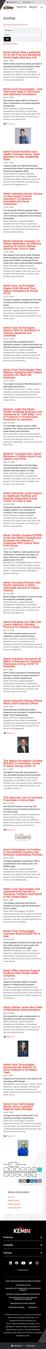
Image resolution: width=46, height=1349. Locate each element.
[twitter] (30, 1263)
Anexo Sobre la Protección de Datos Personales (23, 1281)
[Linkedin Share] (32, 1181)
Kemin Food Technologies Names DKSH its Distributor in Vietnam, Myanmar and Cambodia (21, 331)
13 (29, 1174)
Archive (11, 1197)
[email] (24, 1181)
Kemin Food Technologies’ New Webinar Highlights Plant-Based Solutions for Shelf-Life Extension (22, 373)
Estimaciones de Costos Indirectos (23, 1303)
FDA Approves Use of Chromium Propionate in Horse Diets (23, 799)
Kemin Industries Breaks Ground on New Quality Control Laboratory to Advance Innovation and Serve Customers (22, 199)
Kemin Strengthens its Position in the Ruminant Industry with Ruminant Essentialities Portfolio (23, 852)
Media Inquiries (14, 1204)
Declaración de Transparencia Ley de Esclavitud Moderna (23, 1289)
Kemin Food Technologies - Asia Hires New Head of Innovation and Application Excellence (22, 91)
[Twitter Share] (28, 1181)
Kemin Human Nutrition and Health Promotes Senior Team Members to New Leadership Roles (21, 155)
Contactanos (23, 1270)
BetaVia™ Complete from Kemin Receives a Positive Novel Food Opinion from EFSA (22, 456)
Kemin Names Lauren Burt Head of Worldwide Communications (22, 1008)
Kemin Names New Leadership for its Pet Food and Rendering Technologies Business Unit (22, 55)
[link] (23, 1230)
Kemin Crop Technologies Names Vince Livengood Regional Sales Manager (18, 1106)
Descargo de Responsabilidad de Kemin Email (23, 1294)
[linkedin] (10, 1263)
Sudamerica (13, 2)
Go (7, 39)
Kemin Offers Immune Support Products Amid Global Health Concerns (21, 973)
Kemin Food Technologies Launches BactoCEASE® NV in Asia (21, 933)
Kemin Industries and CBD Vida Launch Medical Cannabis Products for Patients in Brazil (22, 624)
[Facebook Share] (36, 1181)
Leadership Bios (14, 1208)
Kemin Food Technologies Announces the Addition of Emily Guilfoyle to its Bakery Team (20, 1068)
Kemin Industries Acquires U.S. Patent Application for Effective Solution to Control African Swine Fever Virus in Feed (22, 244)
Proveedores (32, 1307)
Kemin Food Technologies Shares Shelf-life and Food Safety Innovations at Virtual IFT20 (20, 289)
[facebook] (16, 1263)
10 (17, 1174)
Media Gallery (13, 1200)
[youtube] (23, 1263)
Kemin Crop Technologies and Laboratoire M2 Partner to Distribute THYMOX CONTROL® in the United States (22, 892)
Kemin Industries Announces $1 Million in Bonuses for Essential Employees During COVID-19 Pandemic (22, 662)
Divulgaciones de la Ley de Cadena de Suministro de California (23, 1298)
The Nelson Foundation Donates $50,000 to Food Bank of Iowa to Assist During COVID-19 (23, 763)
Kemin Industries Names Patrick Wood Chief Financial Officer (22, 702)
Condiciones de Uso (23, 1285)
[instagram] (37, 1263)
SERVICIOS (33, 7)
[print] (40, 1181)
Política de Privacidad (16, 1307)
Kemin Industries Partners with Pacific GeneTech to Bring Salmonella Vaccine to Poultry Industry (22, 586)
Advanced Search (10, 44)
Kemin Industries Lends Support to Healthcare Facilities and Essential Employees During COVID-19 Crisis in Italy (22, 497)
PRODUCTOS (21, 7)
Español (28, 2)
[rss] (20, 1181)
